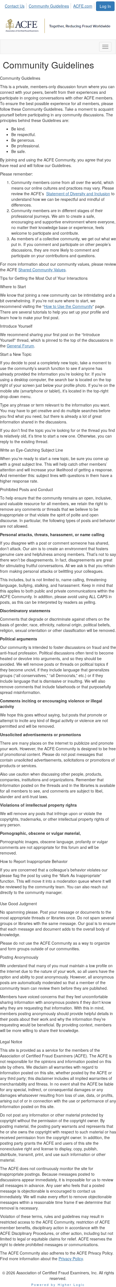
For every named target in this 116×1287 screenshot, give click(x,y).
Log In (105, 6)
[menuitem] (16, 5)
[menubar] (50, 5)
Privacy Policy (71, 1258)
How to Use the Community (68, 306)
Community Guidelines (49, 6)
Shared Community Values (42, 269)
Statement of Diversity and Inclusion (78, 193)
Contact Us (14, 6)
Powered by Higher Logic (58, 1284)
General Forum (20, 346)
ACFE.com (82, 6)
